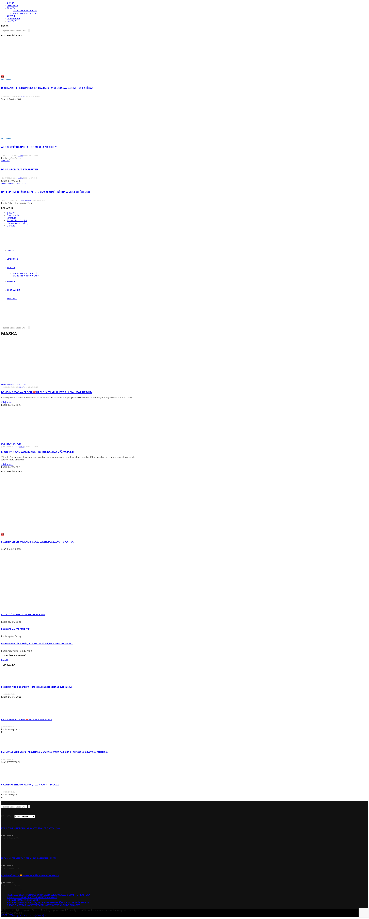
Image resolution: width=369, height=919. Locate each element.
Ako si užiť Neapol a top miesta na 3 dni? (29, 147)
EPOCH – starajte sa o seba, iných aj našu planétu (29, 858)
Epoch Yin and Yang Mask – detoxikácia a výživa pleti (37, 451)
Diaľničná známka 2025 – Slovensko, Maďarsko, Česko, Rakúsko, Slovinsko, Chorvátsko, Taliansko (54, 752)
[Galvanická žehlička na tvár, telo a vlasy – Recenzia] (9, 777)
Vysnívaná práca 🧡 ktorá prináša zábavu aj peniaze (30, 875)
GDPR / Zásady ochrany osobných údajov (24, 915)
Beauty (11, 8)
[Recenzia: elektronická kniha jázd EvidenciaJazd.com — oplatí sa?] (27, 74)
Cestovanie (13, 19)
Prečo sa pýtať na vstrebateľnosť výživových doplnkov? (43, 905)
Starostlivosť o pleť (25, 11)
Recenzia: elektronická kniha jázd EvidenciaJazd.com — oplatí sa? (47, 87)
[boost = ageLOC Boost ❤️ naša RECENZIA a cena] (9, 712)
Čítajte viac (7, 402)
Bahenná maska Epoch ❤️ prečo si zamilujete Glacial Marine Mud (46, 392)
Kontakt (12, 21)
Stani (23, 97)
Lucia (20, 156)
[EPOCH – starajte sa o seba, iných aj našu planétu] (9, 851)
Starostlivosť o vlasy (26, 13)
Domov (11, 3)
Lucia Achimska (25, 201)
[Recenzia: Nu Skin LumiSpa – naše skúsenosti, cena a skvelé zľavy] (9, 679)
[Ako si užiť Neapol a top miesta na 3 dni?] (27, 135)
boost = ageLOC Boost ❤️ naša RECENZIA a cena (26, 719)
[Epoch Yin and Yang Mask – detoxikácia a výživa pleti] (27, 441)
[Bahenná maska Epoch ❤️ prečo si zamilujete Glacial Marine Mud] (27, 382)
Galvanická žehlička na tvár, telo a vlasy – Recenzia (30, 785)
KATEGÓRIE (7, 816)
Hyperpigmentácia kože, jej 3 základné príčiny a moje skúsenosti (46, 191)
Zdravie (11, 16)
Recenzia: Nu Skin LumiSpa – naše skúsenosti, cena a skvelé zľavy (36, 687)
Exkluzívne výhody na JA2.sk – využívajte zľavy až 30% (30, 828)
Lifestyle (12, 6)
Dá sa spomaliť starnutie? (19, 169)
